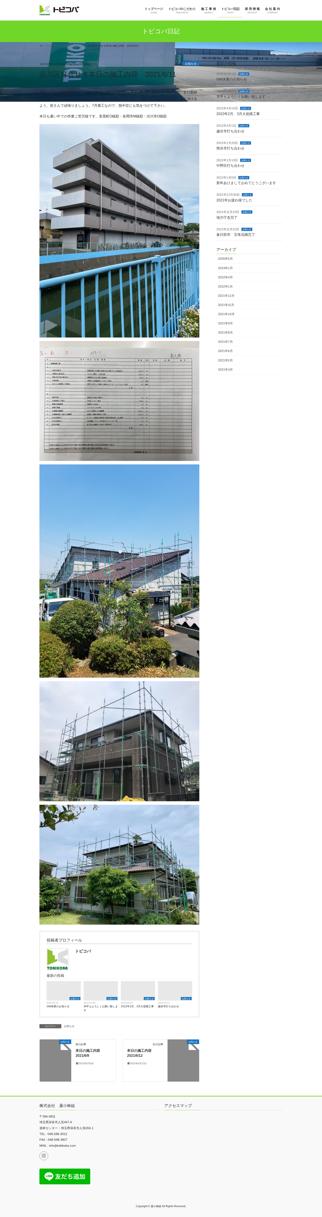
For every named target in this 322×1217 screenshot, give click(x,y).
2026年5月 (225, 258)
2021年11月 (226, 305)
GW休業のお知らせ (58, 1006)
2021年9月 (225, 323)
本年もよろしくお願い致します (101, 1008)
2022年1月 (225, 286)
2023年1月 (225, 268)
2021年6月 (225, 351)
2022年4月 (225, 277)
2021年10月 (226, 314)
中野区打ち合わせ (230, 165)
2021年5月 (225, 360)
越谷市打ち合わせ (168, 1006)
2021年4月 (225, 369)
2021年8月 (225, 332)
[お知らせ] (55, 1060)
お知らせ (190, 63)
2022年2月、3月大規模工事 (137, 1006)
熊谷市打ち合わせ (230, 148)
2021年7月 (225, 341)
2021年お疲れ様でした (234, 200)
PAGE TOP (310, 1176)
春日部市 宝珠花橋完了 (235, 234)
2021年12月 (226, 295)
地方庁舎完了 (226, 217)
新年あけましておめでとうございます (246, 183)
